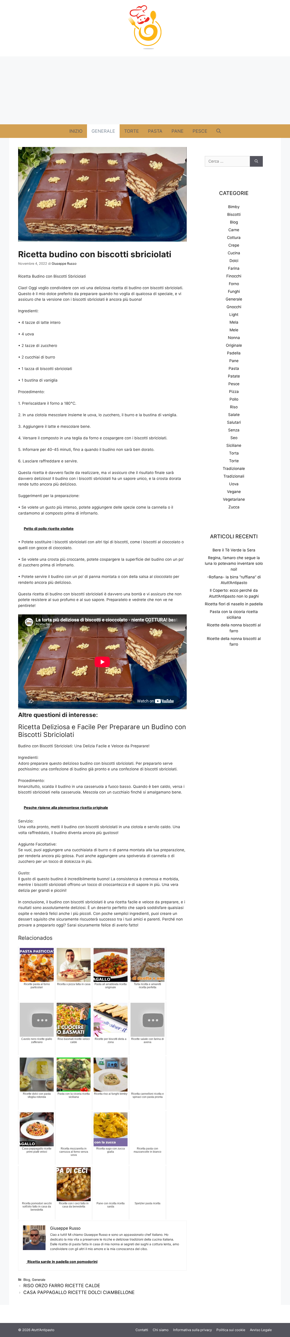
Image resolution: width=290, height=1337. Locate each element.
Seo (233, 437)
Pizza (234, 391)
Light (233, 314)
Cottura (234, 237)
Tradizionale (234, 468)
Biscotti (234, 214)
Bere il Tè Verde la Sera (234, 550)
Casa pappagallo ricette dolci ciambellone (79, 1292)
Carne (233, 230)
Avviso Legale (261, 1330)
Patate (234, 376)
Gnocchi (234, 307)
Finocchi (233, 276)
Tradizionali (233, 476)
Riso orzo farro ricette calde (61, 1285)
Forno (234, 283)
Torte (131, 131)
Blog (26, 1280)
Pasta (155, 131)
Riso (234, 407)
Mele (234, 330)
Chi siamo (161, 1330)
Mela (234, 322)
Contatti (141, 1330)
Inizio (75, 131)
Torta (234, 453)
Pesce (200, 131)
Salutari (234, 422)
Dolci (234, 260)
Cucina (234, 253)
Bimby (233, 206)
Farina (233, 268)
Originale (234, 345)
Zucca (233, 507)
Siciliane (233, 445)
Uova (234, 484)
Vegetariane (234, 499)
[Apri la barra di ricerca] (218, 131)
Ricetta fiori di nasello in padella (234, 604)
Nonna (234, 337)
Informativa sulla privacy (192, 1330)
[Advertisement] (145, 90)
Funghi (234, 291)
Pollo (234, 399)
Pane (178, 131)
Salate (234, 414)
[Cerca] (256, 161)
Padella (234, 353)
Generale (103, 131)
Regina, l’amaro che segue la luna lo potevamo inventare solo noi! (234, 563)
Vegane (234, 491)
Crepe (233, 245)
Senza (233, 430)
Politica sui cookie (230, 1330)
